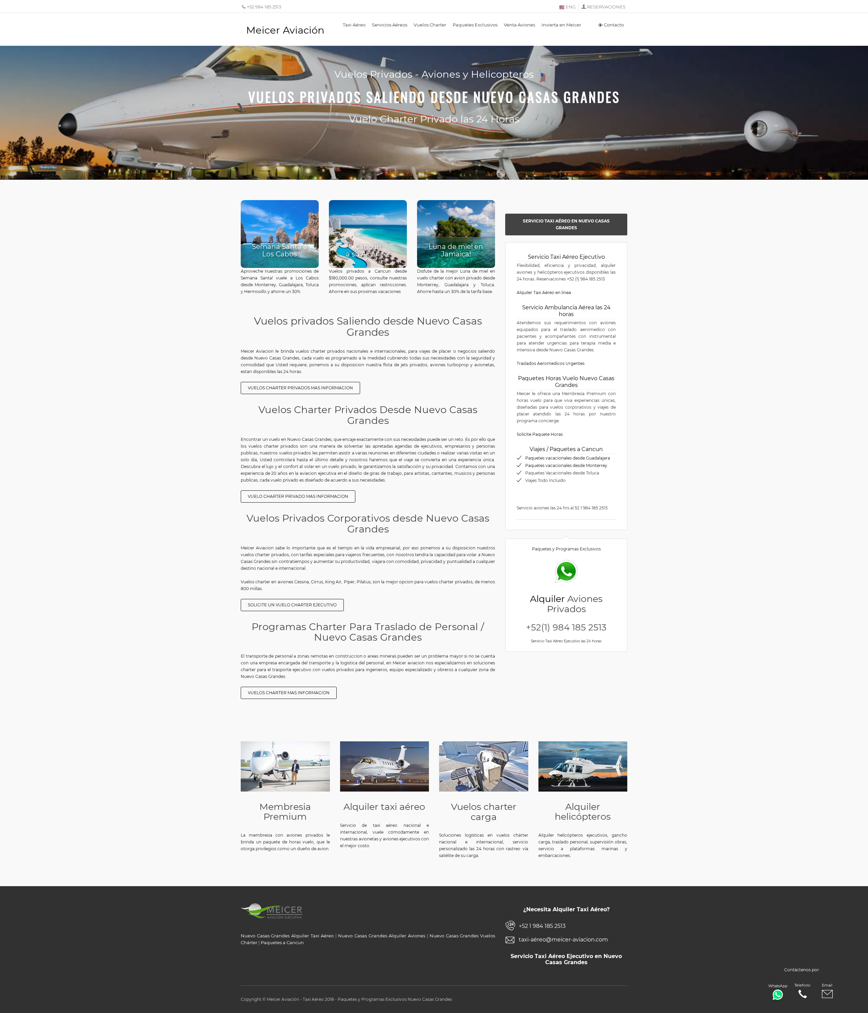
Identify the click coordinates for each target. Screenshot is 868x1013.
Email (827, 985)
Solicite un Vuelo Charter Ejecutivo (292, 604)
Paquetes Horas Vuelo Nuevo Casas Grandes (566, 381)
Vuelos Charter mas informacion (289, 692)
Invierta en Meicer (561, 24)
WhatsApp (777, 985)
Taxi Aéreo (354, 24)
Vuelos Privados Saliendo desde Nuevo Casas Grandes (434, 96)
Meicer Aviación (285, 30)
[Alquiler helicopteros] (583, 766)
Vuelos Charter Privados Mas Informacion (300, 387)
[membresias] (285, 766)
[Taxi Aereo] (384, 766)
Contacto (614, 24)
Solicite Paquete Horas (540, 434)
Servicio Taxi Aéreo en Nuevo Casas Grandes (566, 224)
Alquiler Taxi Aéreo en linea (544, 292)
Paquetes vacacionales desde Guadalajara (567, 458)
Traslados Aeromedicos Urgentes (551, 363)
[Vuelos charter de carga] (483, 766)
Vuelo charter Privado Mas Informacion (298, 496)
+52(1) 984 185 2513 (566, 627)
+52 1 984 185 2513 (542, 926)
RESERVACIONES (606, 6)
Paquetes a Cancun (282, 942)
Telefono (802, 985)
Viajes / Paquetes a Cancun (566, 449)
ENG (570, 6)
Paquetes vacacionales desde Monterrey (566, 465)
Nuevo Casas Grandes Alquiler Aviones (381, 935)
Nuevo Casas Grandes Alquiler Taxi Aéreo (287, 935)
